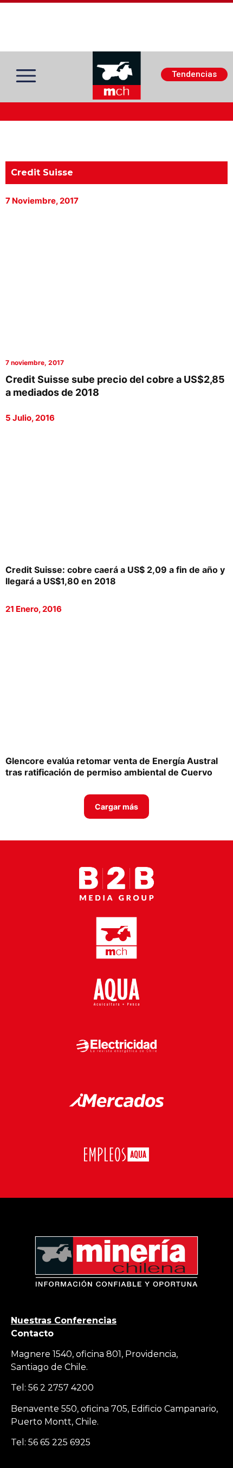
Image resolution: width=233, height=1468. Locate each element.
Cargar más (116, 806)
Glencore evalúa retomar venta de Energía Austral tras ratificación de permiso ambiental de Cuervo (111, 766)
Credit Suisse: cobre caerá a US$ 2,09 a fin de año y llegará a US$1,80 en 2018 (115, 575)
